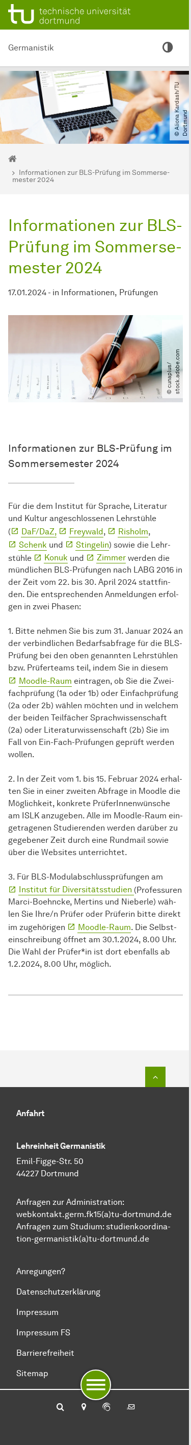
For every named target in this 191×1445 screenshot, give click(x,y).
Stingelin (92, 545)
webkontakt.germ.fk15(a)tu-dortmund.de (94, 1214)
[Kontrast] (167, 48)
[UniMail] (131, 1408)
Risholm (133, 531)
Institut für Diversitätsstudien (76, 889)
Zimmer (111, 557)
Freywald (86, 531)
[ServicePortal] (106, 1408)
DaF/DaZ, (39, 531)
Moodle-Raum (45, 681)
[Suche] (60, 1408)
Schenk (33, 545)
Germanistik (31, 48)
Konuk (56, 557)
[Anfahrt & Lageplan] (83, 1408)
